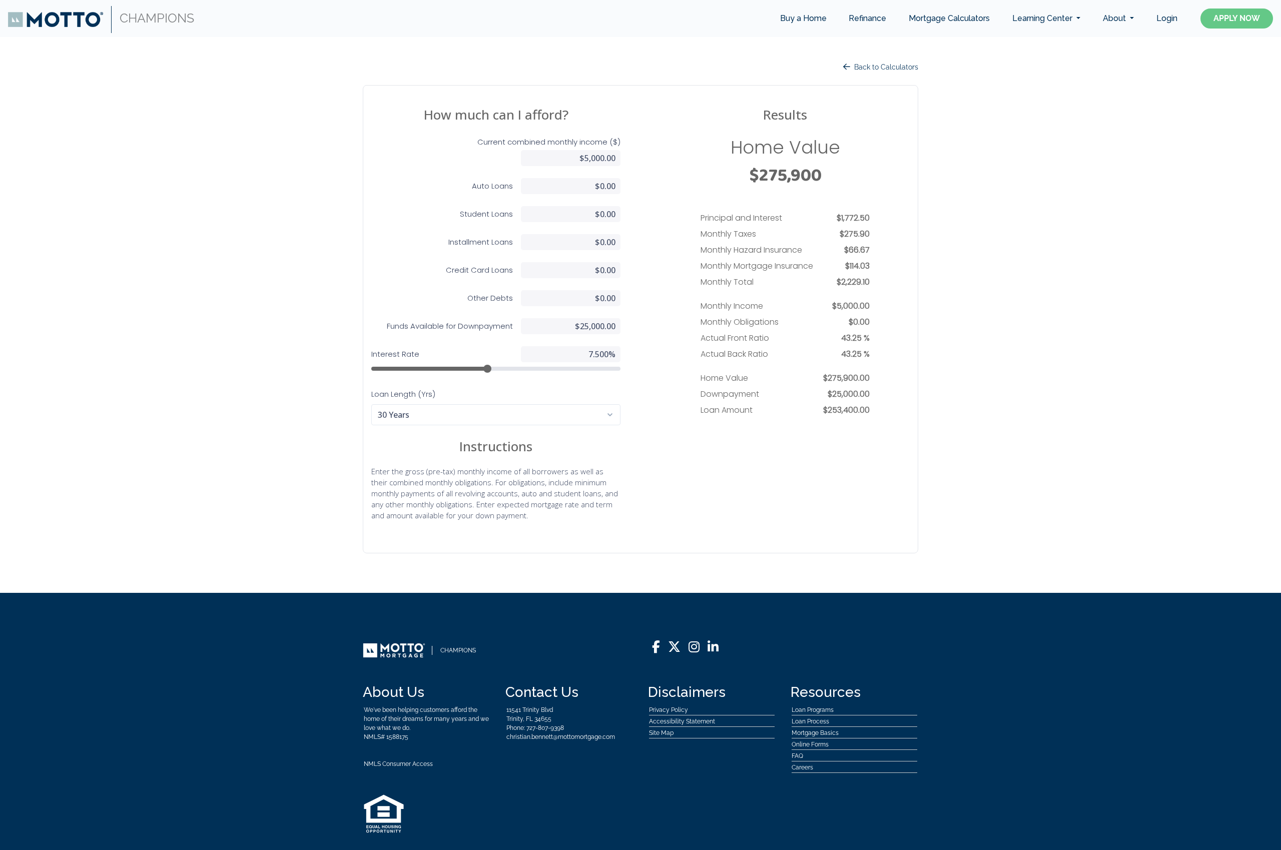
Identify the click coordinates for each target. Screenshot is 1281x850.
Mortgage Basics (815, 732)
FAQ (797, 755)
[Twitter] (674, 647)
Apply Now (1236, 18)
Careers (802, 767)
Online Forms (810, 744)
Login (1166, 18)
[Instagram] (694, 647)
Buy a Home (803, 18)
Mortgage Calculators (949, 18)
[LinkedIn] (713, 647)
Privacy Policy (668, 709)
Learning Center (1043, 18)
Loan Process (810, 721)
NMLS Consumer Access (398, 763)
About (1115, 18)
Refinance (867, 18)
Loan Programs (813, 709)
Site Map (661, 732)
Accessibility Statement (682, 721)
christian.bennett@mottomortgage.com (560, 736)
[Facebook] (656, 647)
